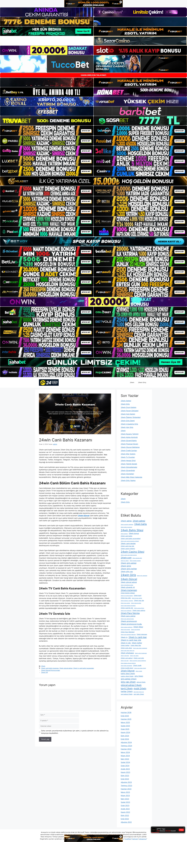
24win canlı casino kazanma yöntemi (130, 541)
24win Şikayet (128, 670)
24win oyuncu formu (139, 608)
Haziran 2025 (126, 719)
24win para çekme (128, 616)
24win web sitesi (126, 648)
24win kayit (137, 595)
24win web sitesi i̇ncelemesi (140, 648)
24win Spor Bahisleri (127, 632)
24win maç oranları (125, 603)
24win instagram (129, 590)
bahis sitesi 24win (128, 674)
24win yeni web (125, 660)
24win (132, 382)
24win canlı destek (128, 543)
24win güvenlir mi (128, 587)
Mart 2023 (125, 799)
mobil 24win (140, 688)
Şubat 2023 (125, 802)
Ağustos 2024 (126, 742)
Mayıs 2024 (125, 752)
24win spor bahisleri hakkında (128, 634)
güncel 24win (141, 682)
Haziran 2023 (126, 789)
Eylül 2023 (125, 779)
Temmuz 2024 (126, 746)
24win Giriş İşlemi (128, 421)
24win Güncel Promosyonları (50, 670)
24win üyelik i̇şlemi (127, 668)
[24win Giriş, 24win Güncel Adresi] (49, 382)
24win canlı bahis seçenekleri (130, 538)
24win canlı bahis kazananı (50, 668)
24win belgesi (124, 533)
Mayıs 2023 (125, 792)
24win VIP (44, 672)
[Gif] (93, 181)
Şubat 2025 (125, 726)
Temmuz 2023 (126, 786)
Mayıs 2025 (125, 722)
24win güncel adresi (65, 668)
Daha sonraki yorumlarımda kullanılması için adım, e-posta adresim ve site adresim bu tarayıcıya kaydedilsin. (74, 732)
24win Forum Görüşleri (129, 411)
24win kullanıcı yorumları (127, 600)
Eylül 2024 (125, 739)
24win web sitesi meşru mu (127, 650)
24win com (126, 557)
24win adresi (139, 521)
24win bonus (134, 533)
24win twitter (137, 643)
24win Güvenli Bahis (129, 441)
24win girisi (126, 566)
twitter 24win (127, 691)
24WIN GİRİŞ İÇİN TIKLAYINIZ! (93, 75)
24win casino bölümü (128, 549)
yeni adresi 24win (127, 694)
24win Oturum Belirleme (130, 447)
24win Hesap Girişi (128, 461)
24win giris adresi (128, 563)
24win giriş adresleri (142, 575)
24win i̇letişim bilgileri (128, 593)
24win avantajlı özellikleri (127, 524)
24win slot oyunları (125, 629)
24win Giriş (142, 382)
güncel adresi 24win (131, 685)
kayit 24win (127, 688)
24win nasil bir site (127, 608)
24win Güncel (129, 579)
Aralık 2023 (125, 769)
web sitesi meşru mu (139, 691)
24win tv (124, 637)
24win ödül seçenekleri (126, 665)
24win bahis (140, 524)
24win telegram (142, 634)
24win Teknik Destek (129, 464)
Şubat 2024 (125, 762)
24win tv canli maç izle (131, 640)
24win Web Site (136, 645)
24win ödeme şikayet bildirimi (128, 663)
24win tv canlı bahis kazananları (83, 668)
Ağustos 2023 (126, 782)
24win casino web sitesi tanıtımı (129, 555)
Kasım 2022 (125, 812)
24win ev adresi (125, 560)
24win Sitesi (138, 627)
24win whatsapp (127, 653)
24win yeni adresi (127, 658)
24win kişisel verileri (137, 598)
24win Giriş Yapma (128, 480)
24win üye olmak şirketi (140, 668)
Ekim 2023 (125, 776)
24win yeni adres (134, 655)
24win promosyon (129, 621)
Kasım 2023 (125, 772)
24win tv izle (126, 643)
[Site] (46, 131)
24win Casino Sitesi (132, 551)
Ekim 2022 (125, 815)
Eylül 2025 (125, 716)
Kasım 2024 (125, 732)
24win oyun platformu (126, 610)
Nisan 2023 (125, 796)
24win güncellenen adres (127, 585)
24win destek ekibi (137, 558)
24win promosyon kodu (131, 624)
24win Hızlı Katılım (128, 414)
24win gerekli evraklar (135, 560)
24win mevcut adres (136, 603)
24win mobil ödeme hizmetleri (128, 605)
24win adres (126, 521)
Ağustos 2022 (126, 822)
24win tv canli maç (138, 637)
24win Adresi (126, 401)
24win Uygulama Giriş (129, 424)
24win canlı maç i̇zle (127, 546)
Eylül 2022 (125, 819)
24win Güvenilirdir (128, 471)
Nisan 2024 (125, 756)
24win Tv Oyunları (128, 457)
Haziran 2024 (126, 749)
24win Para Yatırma (130, 613)
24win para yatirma (138, 610)
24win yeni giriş (139, 658)
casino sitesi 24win (127, 676)
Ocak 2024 (125, 766)
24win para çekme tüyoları (127, 618)
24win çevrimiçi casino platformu (138, 660)
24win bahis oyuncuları (126, 527)
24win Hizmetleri (127, 474)
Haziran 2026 (126, 712)
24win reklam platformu (126, 627)
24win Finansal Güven (129, 444)
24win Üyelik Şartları (129, 451)
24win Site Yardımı (128, 454)
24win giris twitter (129, 569)
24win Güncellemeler (129, 467)
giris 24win (139, 676)
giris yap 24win (128, 682)
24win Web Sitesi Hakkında (131, 477)
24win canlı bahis (126, 536)
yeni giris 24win (139, 694)
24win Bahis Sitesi (132, 530)
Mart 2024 (125, 759)
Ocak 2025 (125, 729)
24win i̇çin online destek (127, 595)
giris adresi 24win (128, 679)
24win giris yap (127, 572)
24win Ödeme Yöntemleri (131, 417)
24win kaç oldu (126, 598)
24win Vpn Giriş (127, 427)
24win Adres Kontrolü (129, 437)
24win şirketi (139, 671)
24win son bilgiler (135, 629)
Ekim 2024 (125, 736)
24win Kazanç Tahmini (129, 434)
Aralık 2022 (125, 809)
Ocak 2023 (125, 806)
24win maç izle (139, 600)
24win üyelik (137, 665)
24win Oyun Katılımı (128, 407)
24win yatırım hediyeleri (141, 653)
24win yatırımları (125, 655)
